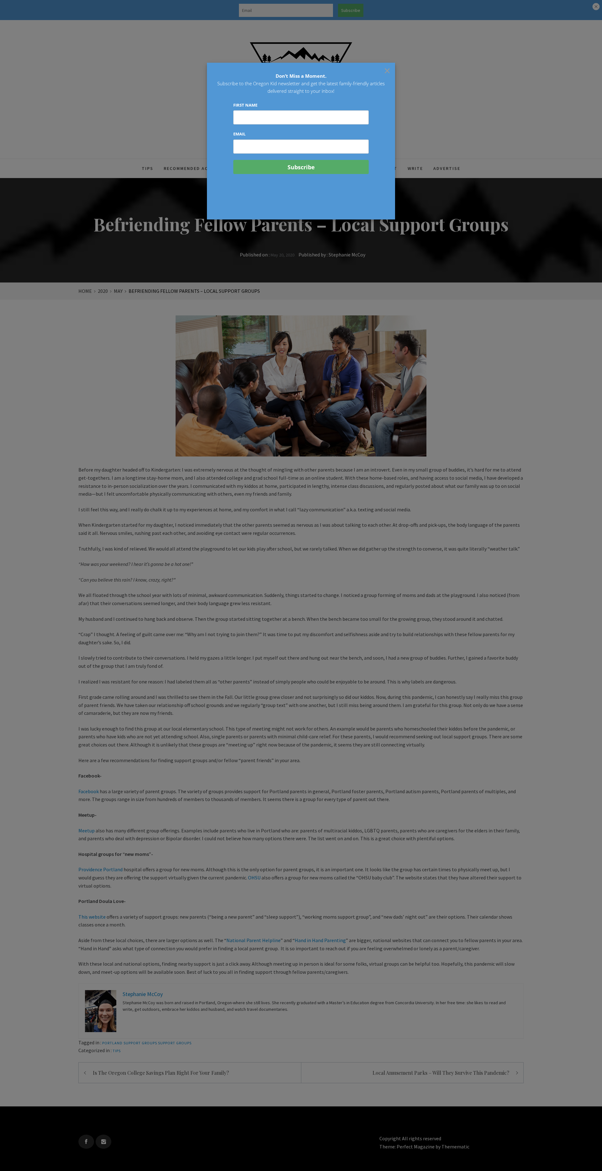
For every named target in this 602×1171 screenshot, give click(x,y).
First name (245, 105)
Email (239, 134)
